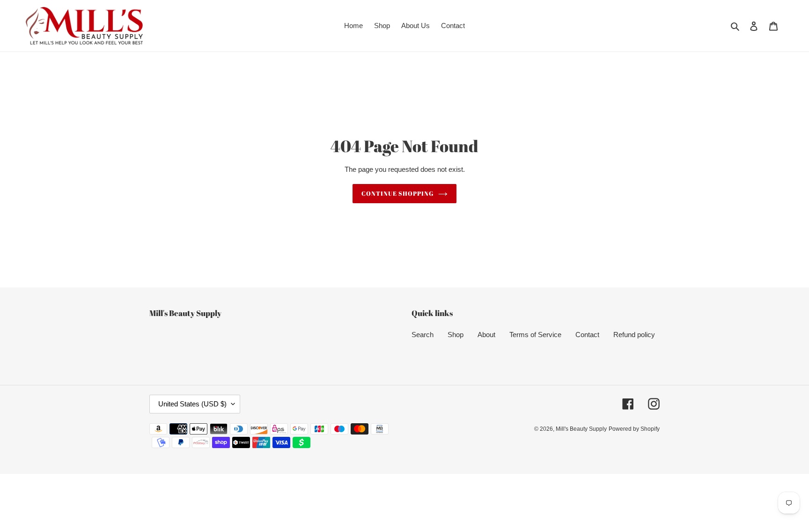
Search (423, 335)
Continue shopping (397, 193)
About (486, 335)
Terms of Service (535, 335)
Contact (587, 335)
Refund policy (634, 335)
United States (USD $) (192, 404)
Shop (455, 335)
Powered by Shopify (634, 429)
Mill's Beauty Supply (581, 429)
